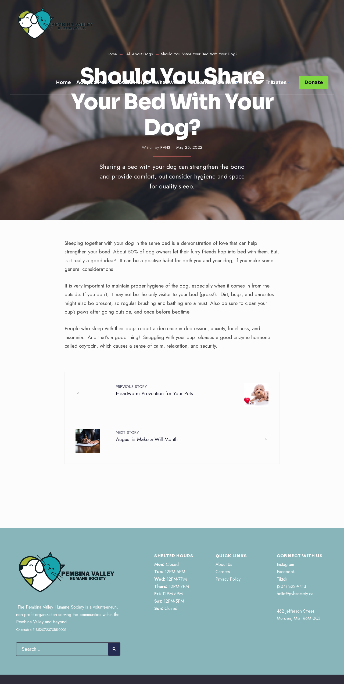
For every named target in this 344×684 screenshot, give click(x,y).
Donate (313, 82)
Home (63, 82)
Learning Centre (214, 82)
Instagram (285, 564)
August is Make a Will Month (147, 436)
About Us (224, 564)
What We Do (170, 82)
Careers (223, 572)
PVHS (165, 147)
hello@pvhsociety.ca (295, 594)
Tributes (276, 82)
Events (251, 82)
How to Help (130, 82)
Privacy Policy (228, 579)
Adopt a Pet (91, 82)
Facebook (286, 572)
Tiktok (282, 579)
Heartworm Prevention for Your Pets (154, 390)
